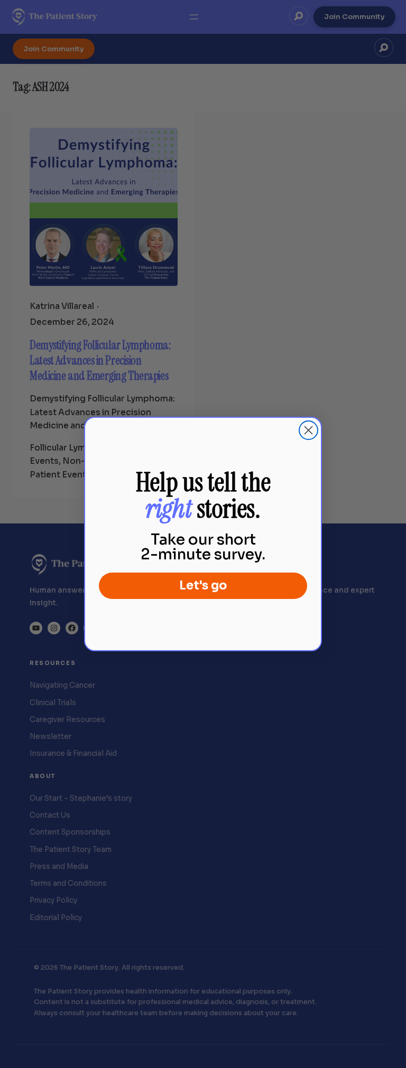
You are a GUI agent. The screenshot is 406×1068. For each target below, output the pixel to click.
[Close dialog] (308, 430)
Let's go (203, 585)
